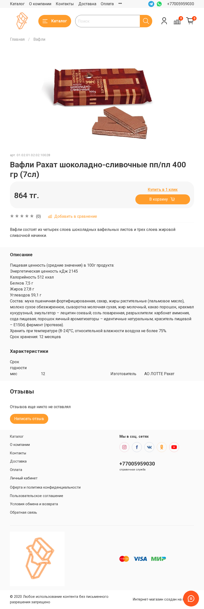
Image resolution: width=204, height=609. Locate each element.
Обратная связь (23, 512)
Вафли (39, 39)
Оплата (107, 3)
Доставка (87, 3)
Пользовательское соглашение (36, 496)
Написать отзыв (29, 418)
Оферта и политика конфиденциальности (45, 487)
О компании (40, 3)
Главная (17, 39)
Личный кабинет (24, 478)
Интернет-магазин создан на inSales (163, 599)
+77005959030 (180, 3)
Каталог (17, 3)
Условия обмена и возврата (34, 504)
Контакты (65, 3)
